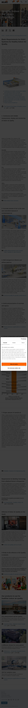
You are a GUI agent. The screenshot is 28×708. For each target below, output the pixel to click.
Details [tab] (14, 342)
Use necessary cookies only (14, 368)
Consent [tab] (5, 342)
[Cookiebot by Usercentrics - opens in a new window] (21, 339)
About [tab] (23, 342)
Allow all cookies (14, 364)
